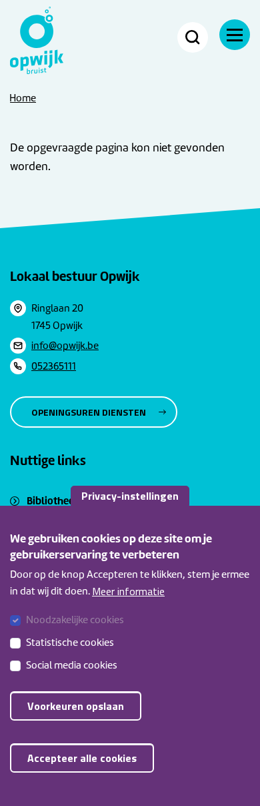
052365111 (53, 366)
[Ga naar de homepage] (36, 40)
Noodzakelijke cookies (75, 620)
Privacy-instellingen (130, 496)
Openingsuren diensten (88, 412)
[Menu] (234, 34)
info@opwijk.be (65, 345)
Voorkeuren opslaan (75, 706)
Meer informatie (128, 591)
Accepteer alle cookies (82, 758)
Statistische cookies (70, 642)
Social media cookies (71, 665)
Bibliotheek (53, 501)
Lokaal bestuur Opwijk (75, 276)
